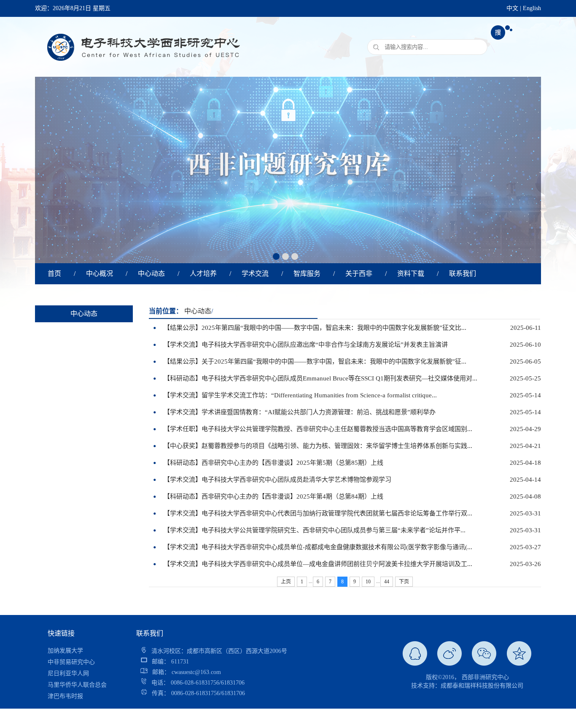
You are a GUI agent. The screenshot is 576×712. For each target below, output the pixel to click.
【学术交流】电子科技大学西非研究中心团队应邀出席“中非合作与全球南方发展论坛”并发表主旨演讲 (306, 344)
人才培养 (203, 273)
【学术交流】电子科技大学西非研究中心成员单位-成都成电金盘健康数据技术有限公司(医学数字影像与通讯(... (318, 547)
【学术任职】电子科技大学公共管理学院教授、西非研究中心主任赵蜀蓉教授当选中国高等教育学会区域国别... (318, 429)
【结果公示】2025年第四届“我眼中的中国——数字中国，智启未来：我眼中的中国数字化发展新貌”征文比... (315, 327)
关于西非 (358, 273)
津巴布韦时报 (65, 685)
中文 (512, 8)
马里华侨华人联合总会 (77, 673)
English (532, 8)
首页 (54, 273)
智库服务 (306, 273)
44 (386, 582)
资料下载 (410, 273)
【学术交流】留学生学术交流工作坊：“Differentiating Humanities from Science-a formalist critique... (300, 395)
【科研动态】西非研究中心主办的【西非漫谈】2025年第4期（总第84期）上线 (273, 496)
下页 (404, 582)
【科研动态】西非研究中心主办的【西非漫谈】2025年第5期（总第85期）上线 (273, 462)
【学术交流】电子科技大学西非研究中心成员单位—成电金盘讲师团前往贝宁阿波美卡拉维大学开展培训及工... (318, 564)
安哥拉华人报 (65, 696)
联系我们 (462, 273)
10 (368, 582)
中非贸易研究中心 (71, 650)
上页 (286, 582)
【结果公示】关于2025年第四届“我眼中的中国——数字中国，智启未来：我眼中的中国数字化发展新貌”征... (315, 361)
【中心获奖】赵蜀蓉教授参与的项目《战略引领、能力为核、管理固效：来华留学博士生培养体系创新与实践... (318, 445)
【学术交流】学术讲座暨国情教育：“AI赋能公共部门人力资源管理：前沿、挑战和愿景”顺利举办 (300, 412)
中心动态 (151, 273)
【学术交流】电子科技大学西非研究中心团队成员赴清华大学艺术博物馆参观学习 (277, 479)
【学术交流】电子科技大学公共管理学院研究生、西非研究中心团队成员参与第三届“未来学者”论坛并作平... (315, 530)
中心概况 (99, 273)
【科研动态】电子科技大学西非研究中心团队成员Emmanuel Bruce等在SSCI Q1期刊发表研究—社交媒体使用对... (320, 378)
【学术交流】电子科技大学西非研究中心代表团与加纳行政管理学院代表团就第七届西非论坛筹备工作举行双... (318, 513)
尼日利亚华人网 (68, 662)
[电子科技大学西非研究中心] (142, 74)
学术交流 (255, 273)
